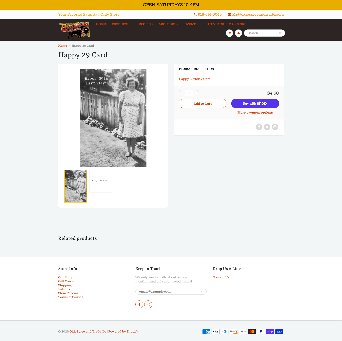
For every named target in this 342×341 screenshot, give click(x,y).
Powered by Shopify (123, 331)
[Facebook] (139, 304)
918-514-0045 (210, 14)
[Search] (280, 33)
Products (120, 24)
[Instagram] (148, 304)
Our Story (65, 277)
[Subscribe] (201, 291)
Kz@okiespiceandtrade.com (258, 14)
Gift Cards (66, 281)
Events (191, 24)
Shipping (65, 285)
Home (101, 24)
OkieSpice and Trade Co (87, 331)
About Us (167, 24)
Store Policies (68, 293)
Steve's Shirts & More (226, 24)
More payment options (255, 112)
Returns (64, 289)
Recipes (146, 24)
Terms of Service (70, 297)
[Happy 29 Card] (113, 117)
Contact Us (221, 277)
